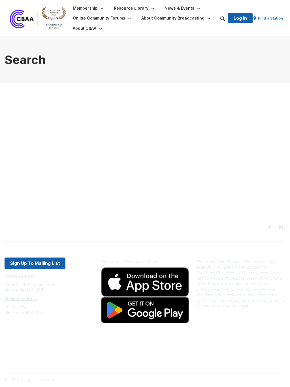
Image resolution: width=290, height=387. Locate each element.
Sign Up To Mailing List (35, 263)
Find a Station (270, 18)
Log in (240, 18)
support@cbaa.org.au (25, 335)
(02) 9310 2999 (19, 329)
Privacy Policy (18, 352)
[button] (88, 8)
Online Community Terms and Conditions (42, 360)
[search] (215, 18)
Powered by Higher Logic (261, 379)
